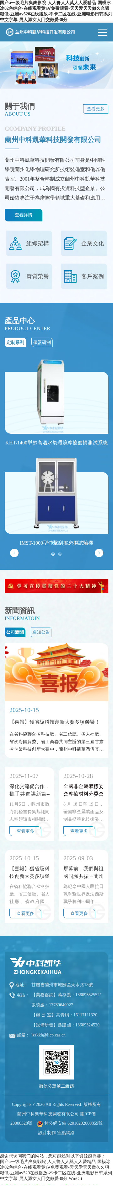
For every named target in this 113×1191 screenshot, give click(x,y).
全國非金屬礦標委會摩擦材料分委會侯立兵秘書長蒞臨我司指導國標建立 (83, 791)
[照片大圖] (56, 65)
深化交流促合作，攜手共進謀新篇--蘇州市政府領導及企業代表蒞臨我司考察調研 (29, 791)
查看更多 (96, 108)
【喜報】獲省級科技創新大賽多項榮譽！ (29, 873)
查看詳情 (23, 215)
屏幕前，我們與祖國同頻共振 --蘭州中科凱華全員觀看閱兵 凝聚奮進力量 (83, 873)
